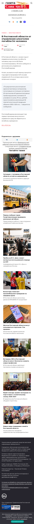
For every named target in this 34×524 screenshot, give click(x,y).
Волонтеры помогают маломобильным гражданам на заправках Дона (15, 293)
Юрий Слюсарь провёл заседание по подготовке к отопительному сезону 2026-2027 (17, 394)
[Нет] (32, 518)
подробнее (9, 515)
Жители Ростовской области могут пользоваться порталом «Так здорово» (16, 327)
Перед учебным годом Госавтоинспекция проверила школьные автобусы (14, 217)
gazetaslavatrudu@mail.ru (17, 15)
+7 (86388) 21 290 (17, 11)
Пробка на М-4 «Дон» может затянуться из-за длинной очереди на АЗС (16, 260)
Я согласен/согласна (17, 521)
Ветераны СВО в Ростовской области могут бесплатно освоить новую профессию (16, 361)
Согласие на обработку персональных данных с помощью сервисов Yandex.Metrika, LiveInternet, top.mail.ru (17, 484)
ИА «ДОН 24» (6, 125)
